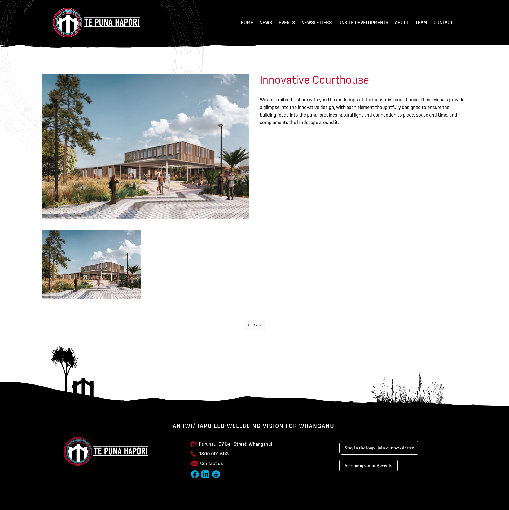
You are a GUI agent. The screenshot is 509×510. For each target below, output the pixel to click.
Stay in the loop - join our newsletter (379, 447)
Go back (254, 325)
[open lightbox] (91, 264)
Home (247, 22)
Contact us (211, 463)
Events (287, 22)
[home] (96, 22)
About (402, 22)
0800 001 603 (213, 454)
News (266, 22)
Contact (443, 22)
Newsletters (316, 22)
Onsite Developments (363, 22)
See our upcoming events (368, 465)
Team (421, 22)
